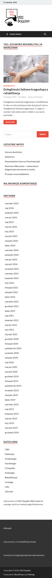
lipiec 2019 (10, 399)
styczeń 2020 (11, 371)
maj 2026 (9, 208)
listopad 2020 (11, 343)
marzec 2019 (11, 418)
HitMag (31, 574)
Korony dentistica (13, 152)
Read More (9, 121)
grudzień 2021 (12, 306)
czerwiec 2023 (11, 273)
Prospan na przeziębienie (17, 174)
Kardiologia (10, 463)
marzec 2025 (11, 226)
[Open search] (45, 34)
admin (23, 97)
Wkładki (7, 528)
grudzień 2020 (12, 339)
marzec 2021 (11, 325)
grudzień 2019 (12, 376)
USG (7, 486)
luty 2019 (9, 423)
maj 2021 (9, 315)
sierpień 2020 (11, 357)
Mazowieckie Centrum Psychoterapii (22, 161)
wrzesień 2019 (12, 390)
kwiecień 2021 (12, 320)
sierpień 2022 (11, 292)
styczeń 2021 (11, 334)
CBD (7, 449)
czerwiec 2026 (11, 203)
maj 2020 (9, 362)
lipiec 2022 (10, 297)
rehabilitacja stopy (27, 541)
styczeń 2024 (11, 264)
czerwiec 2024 (11, 250)
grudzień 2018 (12, 432)
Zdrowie (9, 491)
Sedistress (10, 156)
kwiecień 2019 (12, 413)
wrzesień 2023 (12, 268)
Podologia (10, 472)
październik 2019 (13, 385)
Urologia (9, 482)
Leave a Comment (35, 97)
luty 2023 (9, 283)
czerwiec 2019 (11, 404)
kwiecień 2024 (12, 254)
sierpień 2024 (11, 240)
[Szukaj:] (26, 134)
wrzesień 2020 (12, 353)
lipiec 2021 (10, 311)
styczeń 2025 (11, 236)
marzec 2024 (11, 259)
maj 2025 (9, 222)
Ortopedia (10, 468)
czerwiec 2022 (11, 301)
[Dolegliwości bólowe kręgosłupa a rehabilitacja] (26, 69)
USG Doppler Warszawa (28, 501)
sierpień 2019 (11, 395)
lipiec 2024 (10, 245)
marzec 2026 (11, 217)
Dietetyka (9, 454)
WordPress (19, 574)
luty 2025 (9, 231)
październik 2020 (13, 348)
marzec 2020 (11, 367)
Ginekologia (10, 458)
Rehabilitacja (9, 86)
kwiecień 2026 (12, 212)
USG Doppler (25, 570)
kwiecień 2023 (12, 278)
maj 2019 (9, 409)
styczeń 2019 (11, 427)
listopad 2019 (11, 381)
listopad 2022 (11, 287)
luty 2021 (9, 329)
